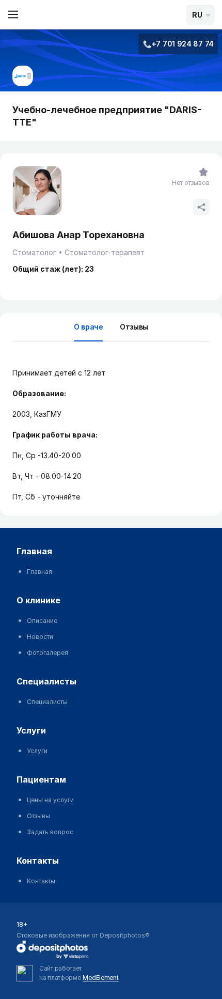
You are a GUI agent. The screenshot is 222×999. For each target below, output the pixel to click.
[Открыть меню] (13, 14)
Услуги (37, 751)
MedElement (100, 977)
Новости (40, 637)
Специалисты (47, 702)
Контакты (41, 881)
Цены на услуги (50, 800)
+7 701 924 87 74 (183, 43)
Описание (42, 621)
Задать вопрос (50, 832)
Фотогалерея (47, 653)
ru (197, 14)
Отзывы (134, 326)
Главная (39, 571)
